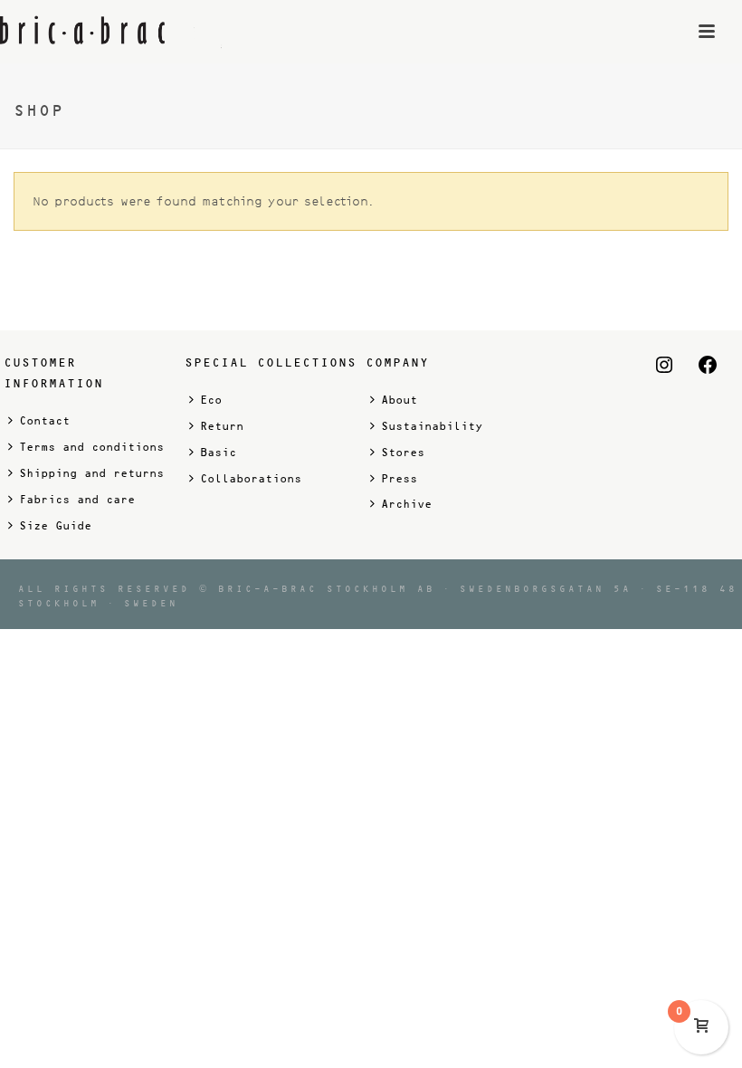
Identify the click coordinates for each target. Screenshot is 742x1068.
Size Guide (55, 526)
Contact (44, 421)
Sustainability (431, 426)
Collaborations (250, 478)
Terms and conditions (91, 447)
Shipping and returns (91, 473)
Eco (211, 400)
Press (399, 478)
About (399, 400)
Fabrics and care (77, 499)
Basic (218, 452)
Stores (402, 452)
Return (221, 426)
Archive (406, 504)
